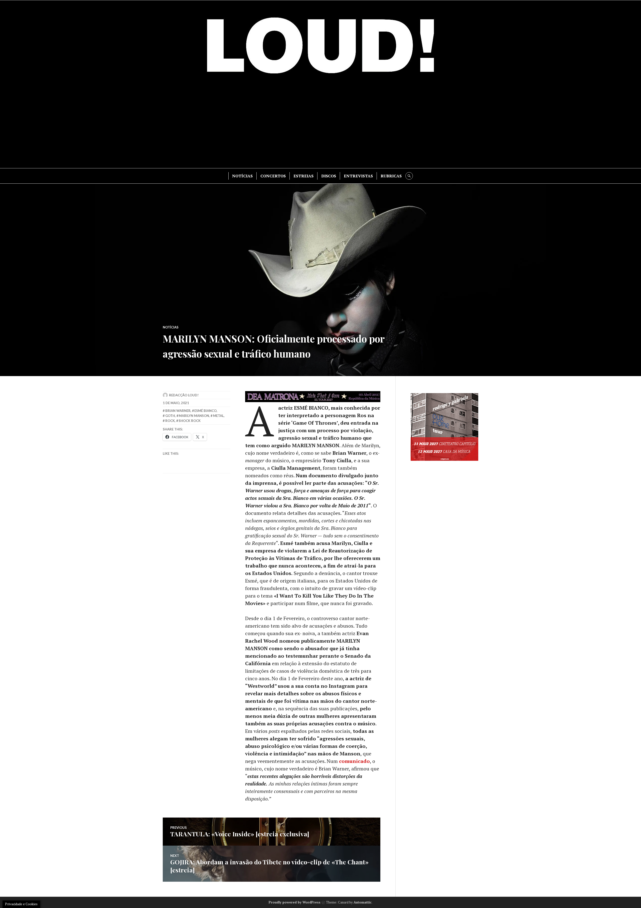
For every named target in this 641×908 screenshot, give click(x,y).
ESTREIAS (303, 176)
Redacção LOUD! (184, 395)
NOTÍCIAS (242, 176)
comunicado (354, 761)
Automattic (363, 902)
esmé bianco (205, 411)
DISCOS (328, 176)
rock (170, 421)
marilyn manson (194, 416)
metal (218, 416)
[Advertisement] (320, 125)
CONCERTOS (273, 176)
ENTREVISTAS (358, 176)
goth (170, 416)
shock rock (190, 421)
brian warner (178, 411)
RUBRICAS (391, 176)
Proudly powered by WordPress (294, 902)
